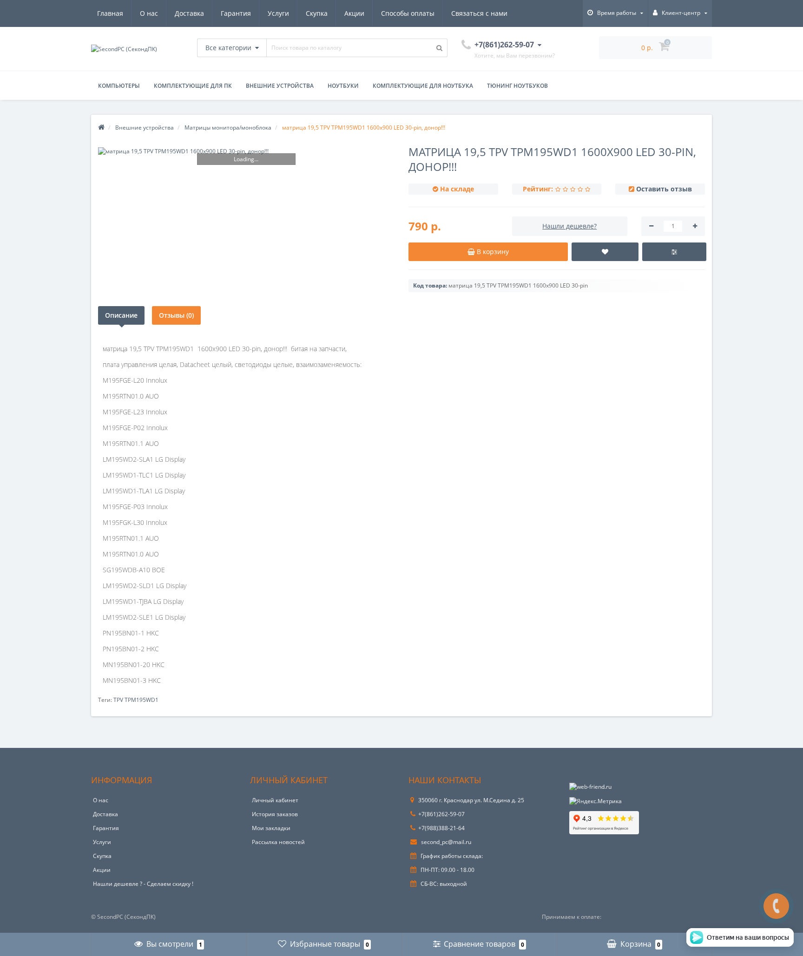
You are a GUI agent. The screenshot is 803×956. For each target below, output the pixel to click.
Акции (354, 13)
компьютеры (119, 86)
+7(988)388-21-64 (441, 828)
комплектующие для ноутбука (423, 86)
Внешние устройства (280, 86)
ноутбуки (343, 86)
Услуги (278, 13)
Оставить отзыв (664, 188)
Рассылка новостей (278, 842)
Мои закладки (271, 828)
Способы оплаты (407, 13)
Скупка (317, 13)
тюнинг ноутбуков (517, 86)
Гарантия (236, 13)
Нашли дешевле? (569, 226)
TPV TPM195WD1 (135, 700)
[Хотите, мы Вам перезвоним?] (776, 906)
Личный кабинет (275, 800)
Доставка (189, 13)
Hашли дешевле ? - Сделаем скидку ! (143, 884)
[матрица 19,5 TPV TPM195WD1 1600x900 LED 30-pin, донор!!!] (246, 151)
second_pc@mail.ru (445, 842)
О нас (149, 13)
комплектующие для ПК (193, 86)
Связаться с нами (479, 13)
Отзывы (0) (176, 315)
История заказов (275, 814)
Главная (110, 13)
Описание (121, 315)
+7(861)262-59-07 (441, 814)
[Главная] (101, 127)
